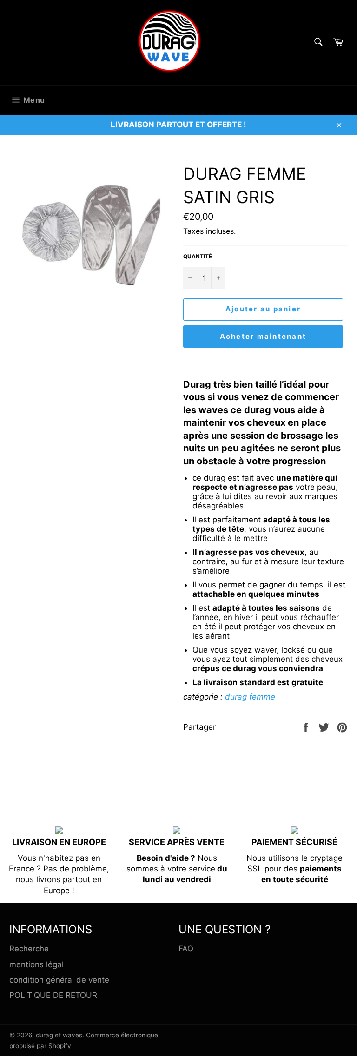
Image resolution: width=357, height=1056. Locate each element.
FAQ (185, 948)
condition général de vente (59, 979)
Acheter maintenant (263, 336)
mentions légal (36, 964)
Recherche (29, 948)
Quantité (197, 256)
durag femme (250, 696)
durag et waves (59, 1035)
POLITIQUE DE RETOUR (53, 995)
